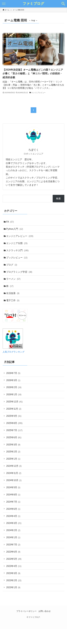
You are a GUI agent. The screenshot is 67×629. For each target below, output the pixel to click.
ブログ (11, 264)
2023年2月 (13, 580)
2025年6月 (13, 437)
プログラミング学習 (19, 272)
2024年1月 (13, 537)
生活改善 (12, 293)
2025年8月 (14, 423)
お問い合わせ (44, 611)
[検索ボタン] (63, 3)
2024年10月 (14, 480)
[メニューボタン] (3, 3)
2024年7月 (13, 501)
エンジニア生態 (16, 243)
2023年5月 (13, 559)
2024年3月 (13, 523)
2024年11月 (13, 473)
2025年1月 (13, 458)
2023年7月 (13, 544)
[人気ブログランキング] (13, 348)
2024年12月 (14, 466)
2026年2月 (13, 387)
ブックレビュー (16, 257)
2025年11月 (13, 408)
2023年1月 (13, 587)
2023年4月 (13, 566)
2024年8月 (13, 494)
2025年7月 (14, 430)
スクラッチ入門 (17, 250)
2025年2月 (13, 451)
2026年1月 (13, 394)
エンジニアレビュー (19, 236)
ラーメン (13, 279)
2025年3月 (13, 444)
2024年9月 (13, 487)
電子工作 (12, 300)
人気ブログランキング (13, 352)
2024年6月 (13, 509)
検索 (58, 198)
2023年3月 (13, 573)
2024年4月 (13, 516)
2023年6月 (13, 551)
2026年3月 (13, 380)
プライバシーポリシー (26, 611)
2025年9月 (13, 416)
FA (10, 221)
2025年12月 (14, 401)
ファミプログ (33, 3)
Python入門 (14, 229)
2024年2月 (13, 530)
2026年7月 (13, 373)
